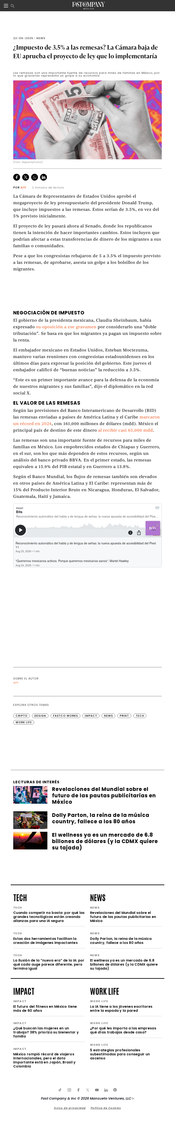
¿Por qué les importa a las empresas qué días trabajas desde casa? (123, 1030)
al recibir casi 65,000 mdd (125, 431)
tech (20, 897)
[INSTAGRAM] (69, 1090)
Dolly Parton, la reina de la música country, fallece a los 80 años (121, 940)
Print (124, 716)
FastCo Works (65, 716)
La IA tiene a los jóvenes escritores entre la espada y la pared (121, 1008)
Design (40, 716)
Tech (140, 716)
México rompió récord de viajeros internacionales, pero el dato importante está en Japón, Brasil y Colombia (44, 1060)
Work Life (24, 722)
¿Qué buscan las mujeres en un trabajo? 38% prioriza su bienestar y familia (46, 1032)
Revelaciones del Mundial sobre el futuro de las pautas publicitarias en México (123, 916)
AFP (23, 188)
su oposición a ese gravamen (66, 327)
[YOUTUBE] (97, 1090)
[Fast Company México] (88, 5)
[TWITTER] (87, 1090)
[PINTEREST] (115, 1090)
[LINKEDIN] (106, 1090)
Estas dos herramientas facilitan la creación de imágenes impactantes (45, 940)
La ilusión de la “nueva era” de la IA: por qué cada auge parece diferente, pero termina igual (49, 964)
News (40, 38)
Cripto (22, 716)
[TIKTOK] (60, 1090)
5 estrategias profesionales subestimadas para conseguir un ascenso (120, 1054)
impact (23, 991)
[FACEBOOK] (78, 1090)
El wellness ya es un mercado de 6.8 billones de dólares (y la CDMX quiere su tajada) (124, 964)
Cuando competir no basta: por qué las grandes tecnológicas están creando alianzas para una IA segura (49, 916)
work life (104, 991)
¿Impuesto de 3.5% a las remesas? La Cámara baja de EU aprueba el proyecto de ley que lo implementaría (85, 51)
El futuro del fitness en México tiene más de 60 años (45, 1008)
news (97, 897)
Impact (91, 716)
